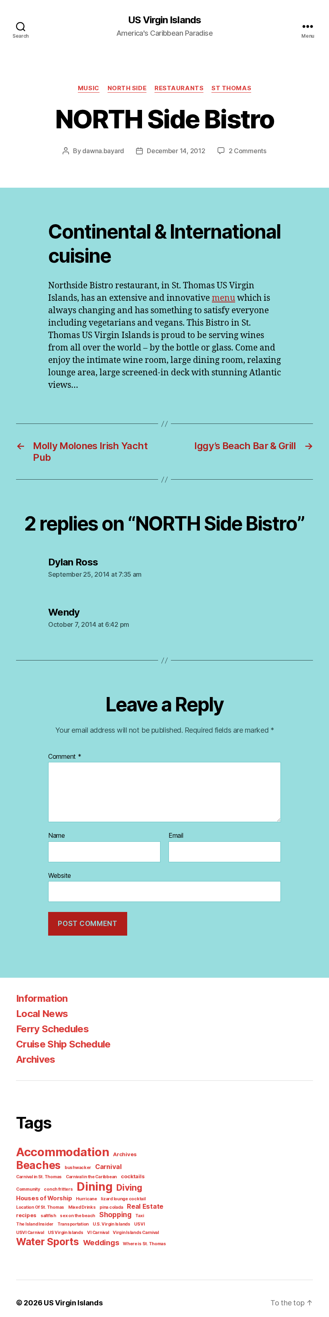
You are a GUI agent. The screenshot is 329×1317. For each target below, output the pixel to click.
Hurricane (86, 1199)
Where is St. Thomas (144, 1243)
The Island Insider (34, 1224)
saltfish (48, 1215)
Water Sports (47, 1242)
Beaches (38, 1165)
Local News (42, 1013)
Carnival (108, 1167)
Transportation (73, 1224)
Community (28, 1189)
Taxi (139, 1215)
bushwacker (78, 1167)
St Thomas (231, 88)
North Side (127, 88)
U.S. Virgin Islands (111, 1224)
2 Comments (247, 151)
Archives (35, 1059)
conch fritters (58, 1189)
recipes (26, 1215)
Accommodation (63, 1152)
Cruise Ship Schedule (63, 1044)
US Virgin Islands (164, 20)
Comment (64, 756)
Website (59, 875)
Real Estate (145, 1206)
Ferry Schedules (52, 1029)
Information (42, 998)
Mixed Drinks (82, 1207)
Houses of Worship (44, 1198)
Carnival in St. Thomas (39, 1176)
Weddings (101, 1242)
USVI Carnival (30, 1232)
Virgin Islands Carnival (136, 1232)
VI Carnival (98, 1232)
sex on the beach (77, 1215)
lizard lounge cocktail (123, 1199)
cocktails (133, 1176)
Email (176, 835)
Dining (94, 1186)
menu (223, 298)
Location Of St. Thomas (40, 1207)
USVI (139, 1224)
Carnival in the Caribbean (91, 1176)
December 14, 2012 (176, 151)
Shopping (115, 1214)
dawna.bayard (103, 151)
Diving (129, 1188)
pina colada (111, 1207)
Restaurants (178, 88)
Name (56, 835)
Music (89, 88)
